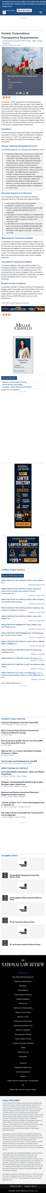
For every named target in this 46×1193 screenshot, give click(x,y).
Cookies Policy (7, 6)
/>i (27, 93)
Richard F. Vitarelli (27, 763)
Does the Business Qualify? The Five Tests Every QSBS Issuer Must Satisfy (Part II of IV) (22, 742)
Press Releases (23, 990)
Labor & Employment (23, 1072)
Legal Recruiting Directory (23, 981)
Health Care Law (23, 1052)
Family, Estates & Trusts (23, 1039)
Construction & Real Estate (23, 1021)
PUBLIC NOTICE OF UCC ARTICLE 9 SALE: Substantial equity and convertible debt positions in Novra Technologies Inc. (21, 591)
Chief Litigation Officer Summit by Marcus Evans (26, 898)
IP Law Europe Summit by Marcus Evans (25, 944)
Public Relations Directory (23, 994)
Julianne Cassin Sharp (10, 807)
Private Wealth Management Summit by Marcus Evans (24, 876)
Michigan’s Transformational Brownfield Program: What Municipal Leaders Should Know (22, 783)
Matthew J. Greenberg (21, 786)
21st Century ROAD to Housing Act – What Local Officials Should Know (22, 773)
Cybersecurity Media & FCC (23, 1025)
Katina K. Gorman (20, 817)
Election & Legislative (23, 1030)
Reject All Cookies (24, 10)
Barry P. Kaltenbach (19, 796)
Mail (21, 93)
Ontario (10, 88)
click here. (10, 1180)
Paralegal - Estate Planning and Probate (17, 387)
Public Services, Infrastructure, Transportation (23, 1081)
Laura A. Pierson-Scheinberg (12, 763)
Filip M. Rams (7, 745)
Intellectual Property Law (23, 1067)
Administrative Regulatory (15, 82)
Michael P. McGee (22, 776)
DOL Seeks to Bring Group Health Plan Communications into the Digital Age (22, 814)
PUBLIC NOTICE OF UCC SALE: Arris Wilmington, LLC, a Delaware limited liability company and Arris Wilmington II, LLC (22, 675)
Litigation (23, 1076)
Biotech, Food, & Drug (23, 1012)
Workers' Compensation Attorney (15, 382)
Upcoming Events (9, 856)
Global (23, 1047)
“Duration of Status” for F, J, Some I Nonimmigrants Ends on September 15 (22, 804)
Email (18, 365)
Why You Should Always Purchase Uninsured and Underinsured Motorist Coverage (19, 732)
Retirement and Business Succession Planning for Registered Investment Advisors (20, 793)
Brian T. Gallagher (9, 817)
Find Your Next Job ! (9, 378)
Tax (9, 79)
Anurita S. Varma (8, 755)
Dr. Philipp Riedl (8, 724)
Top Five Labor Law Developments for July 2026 (19, 761)
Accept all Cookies (9, 10)
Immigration (23, 1056)
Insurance (23, 1063)
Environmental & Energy (23, 1034)
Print (17, 93)
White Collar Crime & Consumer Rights (23, 1089)
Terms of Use (6, 1107)
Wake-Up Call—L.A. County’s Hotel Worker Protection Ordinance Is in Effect (21, 752)
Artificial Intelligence (23, 999)
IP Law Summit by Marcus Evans (22, 922)
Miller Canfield (26, 41)
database (5, 1111)
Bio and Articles (19, 371)
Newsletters (23, 986)
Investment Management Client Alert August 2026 (19, 722)
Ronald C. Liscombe (9, 776)
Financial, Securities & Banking (23, 1043)
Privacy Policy (17, 1107)
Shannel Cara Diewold (12, 41)
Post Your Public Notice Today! (12, 576)
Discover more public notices (10, 683)
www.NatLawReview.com (10, 1113)
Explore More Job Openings (10, 390)
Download (24, 93)
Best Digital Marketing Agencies (23, 977)
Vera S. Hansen (8, 796)
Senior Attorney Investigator (13, 384)
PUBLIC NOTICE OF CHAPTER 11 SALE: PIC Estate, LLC (21, 658)
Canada (10, 85)
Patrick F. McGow (8, 786)
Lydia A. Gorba (8, 735)
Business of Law (23, 1017)
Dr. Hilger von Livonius (20, 724)
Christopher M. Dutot (24, 807)
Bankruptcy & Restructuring (23, 1008)
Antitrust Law (23, 1003)
